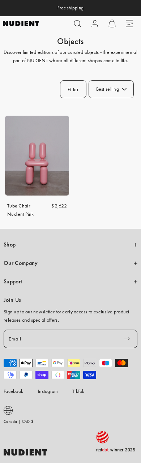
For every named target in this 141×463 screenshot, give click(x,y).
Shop (10, 244)
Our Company (21, 263)
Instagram (48, 391)
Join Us (12, 300)
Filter (73, 89)
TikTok (78, 391)
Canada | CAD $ (18, 421)
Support (13, 281)
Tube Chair (18, 205)
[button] (77, 23)
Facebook (13, 391)
